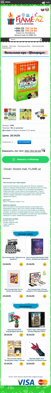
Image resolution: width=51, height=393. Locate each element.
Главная (5, 46)
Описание (6, 178)
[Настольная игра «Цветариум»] (25, 102)
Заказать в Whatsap (27, 159)
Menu (7, 2)
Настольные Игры (24, 46)
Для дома (12, 46)
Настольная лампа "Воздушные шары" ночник (14, 359)
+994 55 (25, 28)
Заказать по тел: (21, 150)
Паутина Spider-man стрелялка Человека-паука (37, 359)
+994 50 (25, 30)
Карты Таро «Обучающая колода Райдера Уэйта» (36, 330)
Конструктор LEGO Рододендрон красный (14, 330)
